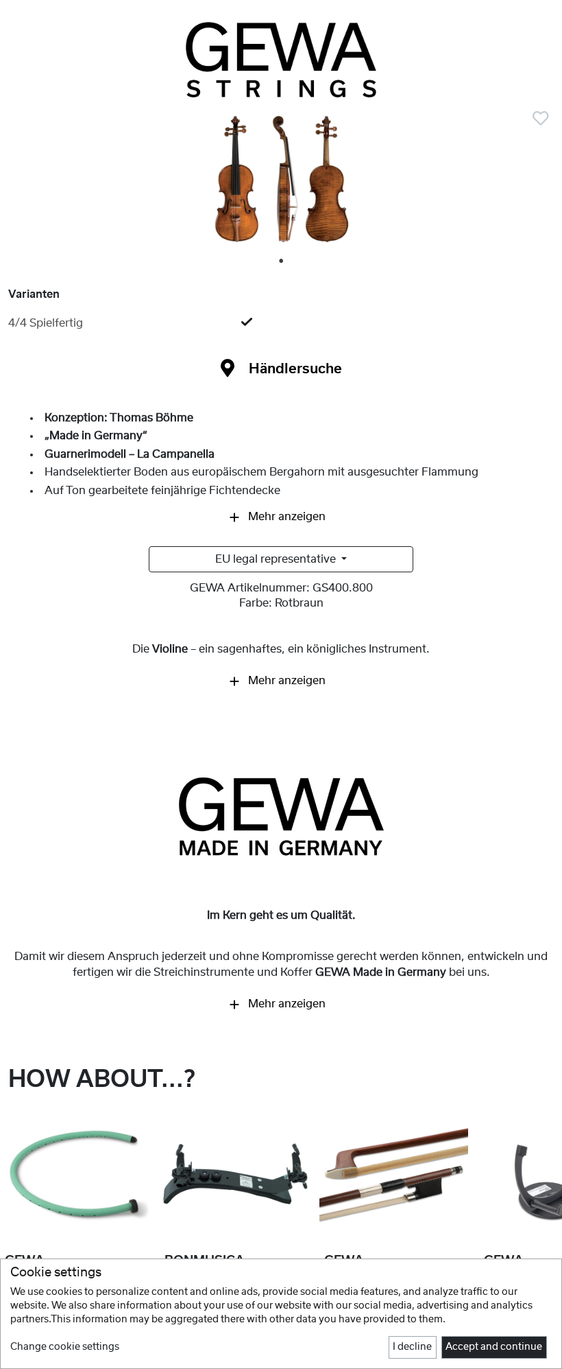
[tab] (281, 323)
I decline (412, 1347)
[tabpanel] (281, 185)
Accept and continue (493, 1347)
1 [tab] (282, 261)
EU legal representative (277, 559)
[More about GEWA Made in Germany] (281, 816)
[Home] (281, 59)
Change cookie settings (64, 1347)
